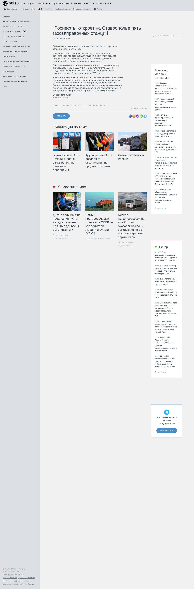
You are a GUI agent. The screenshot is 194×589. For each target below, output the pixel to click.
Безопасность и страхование (15, 51)
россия (10, 581)
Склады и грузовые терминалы (16, 61)
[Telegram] (145, 116)
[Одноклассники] (134, 116)
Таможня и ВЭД (9, 56)
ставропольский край (90, 105)
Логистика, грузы (10, 41)
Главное (6, 16)
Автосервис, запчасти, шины (15, 76)
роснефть (75, 105)
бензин (31, 584)
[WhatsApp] (141, 116)
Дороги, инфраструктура (13, 36)
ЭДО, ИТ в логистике (11, 31)
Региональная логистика (13, 26)
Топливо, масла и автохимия (15, 81)
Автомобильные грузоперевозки (16, 21)
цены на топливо (10, 578)
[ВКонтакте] (130, 116)
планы (102, 105)
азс (4, 581)
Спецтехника (8, 71)
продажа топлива (19, 584)
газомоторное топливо (61, 105)
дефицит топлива (21, 581)
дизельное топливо (26, 578)
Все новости (160, 208)
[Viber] (137, 116)
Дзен (5, 86)
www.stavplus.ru (61, 97)
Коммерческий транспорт (14, 66)
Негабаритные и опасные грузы (16, 46)
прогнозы (7, 584)
